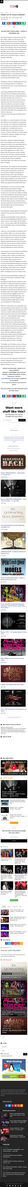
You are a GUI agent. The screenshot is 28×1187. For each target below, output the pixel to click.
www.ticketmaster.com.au (8, 378)
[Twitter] (9, 943)
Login (25, 1054)
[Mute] (22, 774)
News (6, 12)
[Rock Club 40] (14, 5)
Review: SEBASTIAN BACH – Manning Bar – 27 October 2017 (13, 473)
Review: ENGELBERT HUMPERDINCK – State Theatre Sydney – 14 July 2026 (13, 500)
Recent (9, 906)
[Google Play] (15, 943)
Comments (14, 906)
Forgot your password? (6, 1056)
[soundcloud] (18, 943)
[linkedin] (16, 23)
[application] (14, 767)
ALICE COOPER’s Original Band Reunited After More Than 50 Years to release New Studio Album (13, 605)
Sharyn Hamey (5, 17)
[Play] (3, 774)
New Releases (7, 973)
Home (2, 12)
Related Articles (13, 446)
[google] (8, 23)
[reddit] (11, 23)
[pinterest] (14, 23)
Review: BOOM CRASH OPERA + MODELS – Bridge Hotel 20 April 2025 (13, 578)
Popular (4, 906)
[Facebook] (6, 943)
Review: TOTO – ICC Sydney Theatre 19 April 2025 (14, 633)
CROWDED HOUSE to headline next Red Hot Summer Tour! (13, 552)
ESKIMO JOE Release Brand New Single (12, 684)
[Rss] (21, 943)
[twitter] (6, 23)
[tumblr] (19, 23)
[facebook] (3, 23)
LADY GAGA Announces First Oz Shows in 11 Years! (14, 710)
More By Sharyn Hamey (13, 448)
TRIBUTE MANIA (14, 429)
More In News (13, 450)
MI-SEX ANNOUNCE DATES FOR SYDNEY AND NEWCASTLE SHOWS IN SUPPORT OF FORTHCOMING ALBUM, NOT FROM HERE (14, 438)
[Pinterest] (12, 943)
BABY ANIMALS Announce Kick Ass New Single (12, 659)
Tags (20, 906)
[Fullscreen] (25, 774)
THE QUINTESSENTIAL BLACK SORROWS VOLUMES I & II (12, 526)
